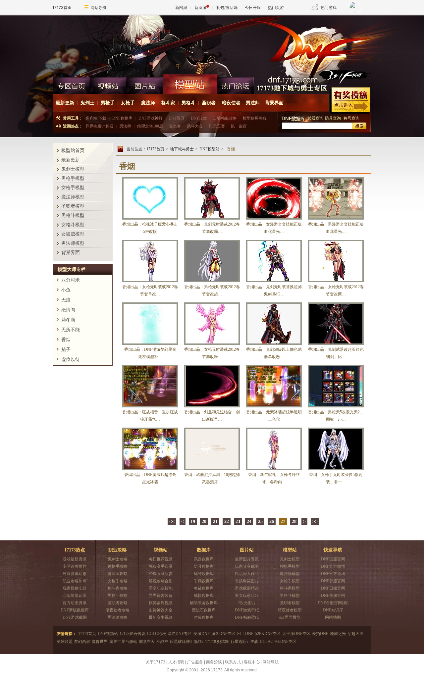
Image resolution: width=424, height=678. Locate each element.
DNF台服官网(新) (333, 602)
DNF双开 (177, 118)
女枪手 (128, 102)
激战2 (198, 641)
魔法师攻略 (118, 573)
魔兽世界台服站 (123, 641)
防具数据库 (204, 566)
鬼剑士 (87, 102)
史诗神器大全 (161, 610)
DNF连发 (199, 118)
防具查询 (333, 118)
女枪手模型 (72, 187)
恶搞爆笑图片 (247, 581)
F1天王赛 (217, 126)
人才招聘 (176, 662)
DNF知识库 (333, 610)
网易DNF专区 (180, 633)
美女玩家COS (247, 595)
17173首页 (62, 7)
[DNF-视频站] (108, 84)
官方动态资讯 (74, 602)
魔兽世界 (100, 641)
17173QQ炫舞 (217, 641)
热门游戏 (329, 7)
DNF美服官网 (333, 595)
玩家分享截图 (247, 566)
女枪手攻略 (118, 581)
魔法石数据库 (204, 610)
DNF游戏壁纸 (247, 610)
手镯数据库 (204, 581)
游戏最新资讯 (74, 559)
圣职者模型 (72, 206)
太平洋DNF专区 (296, 633)
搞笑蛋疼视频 (161, 602)
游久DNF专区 (223, 633)
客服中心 (252, 662)
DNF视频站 (108, 633)
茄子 (66, 349)
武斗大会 (195, 126)
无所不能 (70, 329)
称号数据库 (204, 573)
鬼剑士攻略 (118, 559)
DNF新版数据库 (75, 610)
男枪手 (108, 102)
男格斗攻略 (118, 595)
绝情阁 (68, 309)
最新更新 (65, 102)
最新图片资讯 (247, 559)
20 (204, 521)
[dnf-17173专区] (212, 44)
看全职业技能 (161, 588)
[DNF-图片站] (145, 84)
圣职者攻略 (118, 602)
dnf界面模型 (289, 617)
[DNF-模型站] (190, 84)
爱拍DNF (320, 633)
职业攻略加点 (74, 581)
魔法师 (148, 102)
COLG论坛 (156, 633)
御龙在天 (147, 641)
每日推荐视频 (161, 559)
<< (172, 521)
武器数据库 (204, 559)
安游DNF (201, 633)
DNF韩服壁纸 (247, 617)
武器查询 (315, 118)
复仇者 (175, 126)
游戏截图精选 (247, 588)
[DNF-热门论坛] (235, 84)
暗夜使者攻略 (118, 610)
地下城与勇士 (182, 149)
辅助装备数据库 (204, 602)
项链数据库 (204, 588)
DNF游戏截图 (75, 617)
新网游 (181, 7)
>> (315, 521)
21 (215, 521)
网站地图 (333, 617)
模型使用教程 (255, 118)
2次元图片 (247, 602)
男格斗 (188, 102)
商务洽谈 (214, 662)
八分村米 (70, 280)
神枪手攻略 (118, 566)
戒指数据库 (204, 595)
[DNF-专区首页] (71, 84)
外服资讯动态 (74, 573)
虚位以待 (70, 359)
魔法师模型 (72, 196)
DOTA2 (266, 641)
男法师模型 (72, 243)
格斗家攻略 (118, 588)
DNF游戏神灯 (150, 118)
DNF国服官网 (333, 559)
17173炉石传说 (132, 633)
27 (283, 521)
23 (238, 521)
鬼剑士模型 (72, 169)
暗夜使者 (231, 102)
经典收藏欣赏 (161, 573)
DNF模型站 (209, 149)
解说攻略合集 (161, 581)
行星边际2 (239, 641)
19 (192, 521)
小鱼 (66, 289)
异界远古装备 (161, 595)
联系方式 (233, 662)
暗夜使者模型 (290, 610)
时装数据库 (204, 617)
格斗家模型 (290, 588)
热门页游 (276, 7)
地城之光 (338, 633)
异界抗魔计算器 (99, 126)
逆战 (254, 641)
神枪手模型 (290, 566)
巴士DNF (245, 633)
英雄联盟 (65, 641)
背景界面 (274, 102)
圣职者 (209, 102)
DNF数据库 (122, 118)
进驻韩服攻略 (225, 118)
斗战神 (162, 641)
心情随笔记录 (74, 595)
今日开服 (253, 7)
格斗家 (168, 102)
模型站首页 (72, 150)
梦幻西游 (82, 641)
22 (226, 521)
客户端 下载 (95, 118)
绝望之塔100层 (150, 126)
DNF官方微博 (333, 566)
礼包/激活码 (227, 7)
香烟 (66, 339)
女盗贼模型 (72, 234)
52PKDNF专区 (268, 633)
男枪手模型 (72, 178)
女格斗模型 (72, 224)
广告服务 (195, 662)
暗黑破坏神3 (181, 641)
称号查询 (351, 118)
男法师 (253, 102)
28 (294, 521)
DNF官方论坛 (333, 573)
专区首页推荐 (74, 566)
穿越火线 (355, 633)
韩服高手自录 (161, 566)
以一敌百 (239, 126)
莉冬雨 (68, 319)
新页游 (200, 7)
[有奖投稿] (350, 100)
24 (249, 521)
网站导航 (98, 7)
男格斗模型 (72, 215)
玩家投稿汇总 (74, 588)
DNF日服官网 (333, 588)
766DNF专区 (285, 641)
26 (271, 521)
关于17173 (155, 662)
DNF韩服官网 (333, 581)
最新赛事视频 (161, 617)
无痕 (66, 299)
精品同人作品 (247, 573)
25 (260, 521)
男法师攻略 (118, 617)
